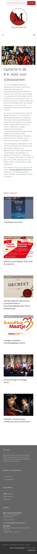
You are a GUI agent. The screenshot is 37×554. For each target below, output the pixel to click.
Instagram (9, 496)
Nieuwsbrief (8, 476)
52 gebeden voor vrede (13, 222)
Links (11, 548)
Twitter (8, 499)
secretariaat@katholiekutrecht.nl (20, 170)
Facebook (9, 494)
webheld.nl (31, 550)
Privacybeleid (19, 548)
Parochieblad (9, 479)
